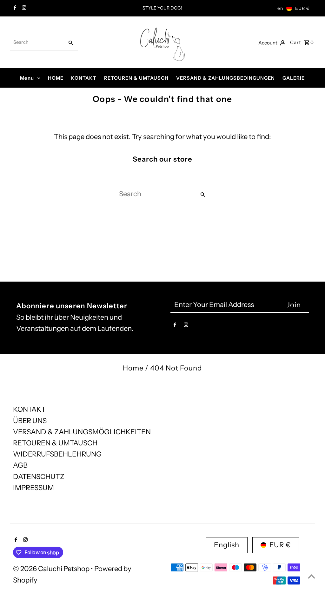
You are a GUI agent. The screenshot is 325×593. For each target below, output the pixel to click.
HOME (55, 78)
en (280, 8)
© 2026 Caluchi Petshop (52, 568)
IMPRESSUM (33, 487)
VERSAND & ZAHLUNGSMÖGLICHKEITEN (82, 432)
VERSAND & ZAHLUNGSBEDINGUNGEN (225, 78)
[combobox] (36, 42)
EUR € (302, 8)
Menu (27, 78)
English (226, 545)
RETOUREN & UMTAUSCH (136, 78)
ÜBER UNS (30, 420)
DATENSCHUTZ (38, 476)
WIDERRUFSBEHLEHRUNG (57, 454)
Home (133, 368)
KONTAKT (83, 78)
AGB (20, 465)
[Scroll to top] (311, 576)
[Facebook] (14, 8)
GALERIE (293, 78)
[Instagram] (23, 8)
